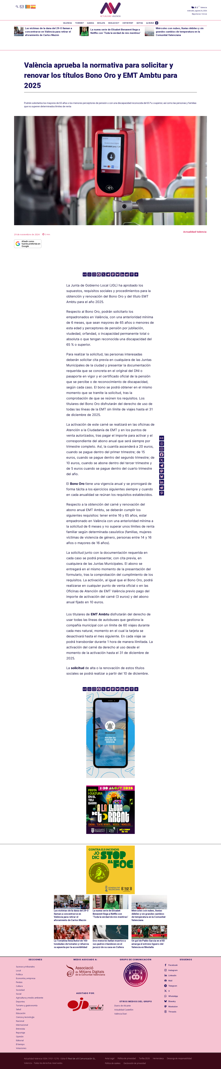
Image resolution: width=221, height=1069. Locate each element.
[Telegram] (108, 274)
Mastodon (173, 1006)
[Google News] (85, 274)
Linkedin (172, 975)
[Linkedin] (122, 274)
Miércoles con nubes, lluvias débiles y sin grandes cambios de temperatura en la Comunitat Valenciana (180, 32)
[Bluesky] (118, 274)
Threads (172, 1012)
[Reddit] (127, 274)
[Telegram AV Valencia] (110, 780)
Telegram (172, 986)
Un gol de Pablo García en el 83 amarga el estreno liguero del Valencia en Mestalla (148, 943)
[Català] (28, 6)
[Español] (33, 6)
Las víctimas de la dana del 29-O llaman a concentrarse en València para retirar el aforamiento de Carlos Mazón (48, 32)
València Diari (120, 1013)
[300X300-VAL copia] (110, 870)
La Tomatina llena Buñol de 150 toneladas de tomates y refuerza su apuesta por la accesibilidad (71, 943)
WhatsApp (173, 996)
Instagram (173, 970)
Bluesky (172, 1001)
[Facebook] (99, 274)
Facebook (173, 965)
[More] (136, 274)
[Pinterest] (132, 274)
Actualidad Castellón (123, 1009)
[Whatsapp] (89, 274)
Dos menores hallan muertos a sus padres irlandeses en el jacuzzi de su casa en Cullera (109, 943)
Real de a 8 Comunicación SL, (82, 1058)
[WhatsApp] (165, 996)
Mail (170, 981)
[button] (17, 6)
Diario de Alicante (122, 1005)
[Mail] (165, 980)
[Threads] (165, 1011)
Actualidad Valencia (194, 231)
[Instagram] (94, 274)
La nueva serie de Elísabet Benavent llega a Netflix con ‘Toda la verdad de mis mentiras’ (110, 913)
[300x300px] (110, 833)
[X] (103, 274)
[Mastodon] (113, 274)
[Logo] (110, 10)
